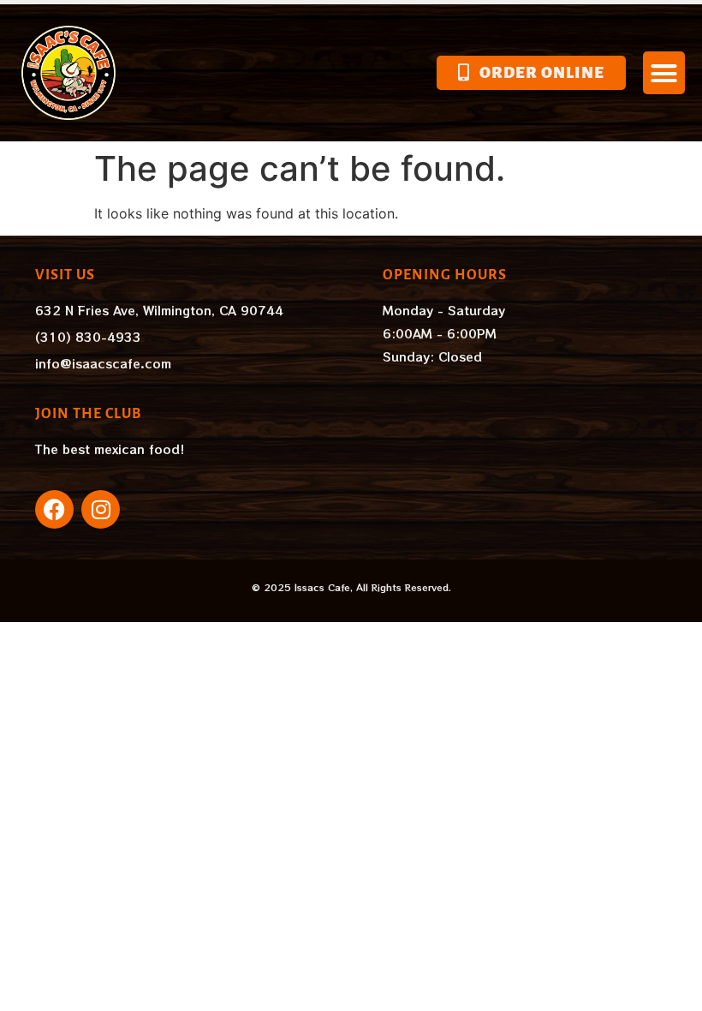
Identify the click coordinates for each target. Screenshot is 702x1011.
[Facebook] (54, 509)
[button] (664, 72)
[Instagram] (100, 509)
